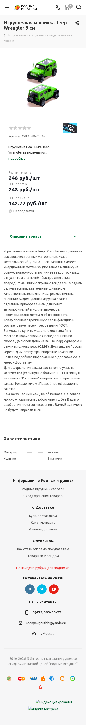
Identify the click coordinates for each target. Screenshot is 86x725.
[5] (29, 128)
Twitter (42, 589)
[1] (11, 128)
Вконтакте (30, 589)
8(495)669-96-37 (46, 612)
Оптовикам (43, 541)
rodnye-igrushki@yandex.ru (46, 623)
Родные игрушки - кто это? (43, 489)
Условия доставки (43, 529)
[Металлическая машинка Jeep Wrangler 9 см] (43, 82)
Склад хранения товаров (43, 496)
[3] (20, 128)
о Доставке (43, 507)
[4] (24, 128)
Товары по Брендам (43, 556)
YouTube (54, 589)
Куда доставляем (43, 516)
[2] (15, 128)
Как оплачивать (43, 522)
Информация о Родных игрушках (43, 481)
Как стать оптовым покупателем (43, 549)
